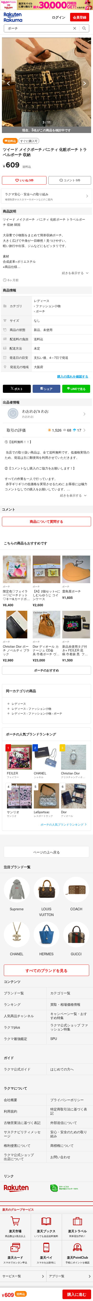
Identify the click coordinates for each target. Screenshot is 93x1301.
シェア (47, 389)
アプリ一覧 (56, 1276)
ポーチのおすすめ (46, 670)
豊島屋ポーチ (71, 591)
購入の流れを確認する (72, 376)
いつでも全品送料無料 (46, 1233)
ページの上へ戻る (46, 852)
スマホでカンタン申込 (15, 1260)
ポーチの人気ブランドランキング (62, 824)
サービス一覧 (11, 1276)
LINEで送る (78, 389)
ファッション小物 (48, 306)
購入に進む (76, 1294)
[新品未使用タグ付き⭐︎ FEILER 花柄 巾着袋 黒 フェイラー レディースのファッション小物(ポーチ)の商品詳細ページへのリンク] (76, 625)
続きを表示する (73, 273)
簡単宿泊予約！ (77, 1233)
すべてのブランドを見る (46, 970)
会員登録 (79, 17)
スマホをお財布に (46, 1260)
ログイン (58, 17)
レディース (41, 300)
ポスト (18, 389)
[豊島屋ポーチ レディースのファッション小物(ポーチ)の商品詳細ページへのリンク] (76, 569)
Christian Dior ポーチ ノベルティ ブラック (16, 650)
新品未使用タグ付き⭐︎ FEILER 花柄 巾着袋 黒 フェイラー (75, 652)
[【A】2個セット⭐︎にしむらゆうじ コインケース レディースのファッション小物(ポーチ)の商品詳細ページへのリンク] (47, 569)
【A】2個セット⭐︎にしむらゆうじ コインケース (46, 595)
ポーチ (40, 311)
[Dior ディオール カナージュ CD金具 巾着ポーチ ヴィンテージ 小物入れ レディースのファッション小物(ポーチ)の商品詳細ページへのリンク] (47, 625)
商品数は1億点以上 (15, 1233)
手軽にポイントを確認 (77, 1260)
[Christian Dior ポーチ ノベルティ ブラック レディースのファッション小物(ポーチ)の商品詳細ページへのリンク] (17, 625)
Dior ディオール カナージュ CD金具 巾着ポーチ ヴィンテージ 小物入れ (46, 652)
